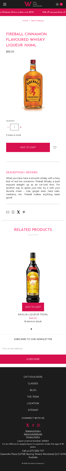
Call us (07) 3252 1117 (33, 450)
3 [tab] (34, 329)
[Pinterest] (23, 212)
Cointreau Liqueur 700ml (42, 314)
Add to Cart (42, 307)
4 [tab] (38, 329)
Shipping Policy (33, 431)
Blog (33, 390)
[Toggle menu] (4, 4)
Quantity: (10, 121)
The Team (33, 396)
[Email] (7, 212)
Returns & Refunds (33, 434)
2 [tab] (31, 329)
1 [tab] (27, 329)
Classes (33, 383)
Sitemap (33, 410)
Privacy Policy (33, 437)
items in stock (13, 135)
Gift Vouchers (33, 377)
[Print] (13, 212)
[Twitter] (18, 212)
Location (33, 403)
